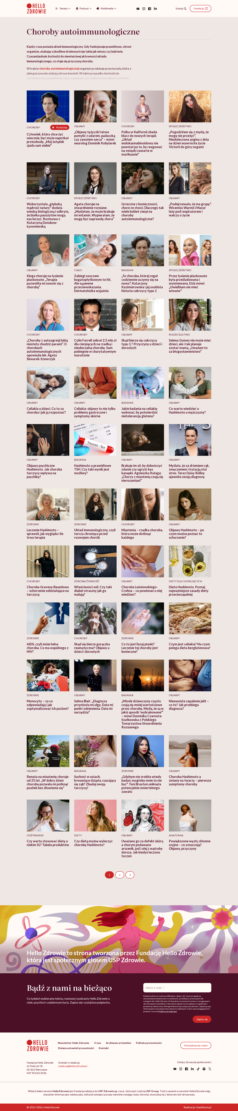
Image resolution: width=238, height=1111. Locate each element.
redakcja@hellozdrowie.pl (72, 1065)
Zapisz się (202, 1019)
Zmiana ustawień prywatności (76, 1047)
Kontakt (104, 1047)
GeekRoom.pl (203, 1107)
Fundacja (199, 8)
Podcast (84, 8)
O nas (97, 1042)
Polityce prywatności (168, 1011)
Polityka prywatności (149, 1042)
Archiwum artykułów (118, 1042)
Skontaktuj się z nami (196, 1045)
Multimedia (107, 8)
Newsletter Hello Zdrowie (73, 1042)
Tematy (63, 8)
